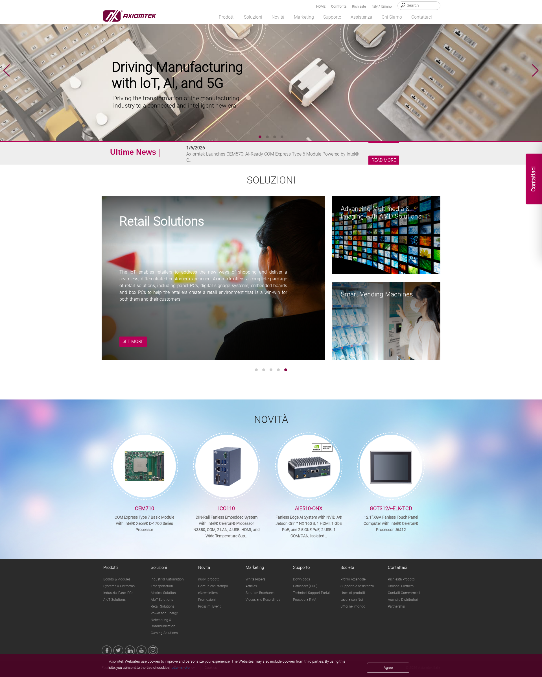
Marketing (255, 567)
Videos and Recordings (263, 600)
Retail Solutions (162, 606)
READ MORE (383, 160)
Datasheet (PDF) (305, 586)
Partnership (396, 606)
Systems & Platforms (119, 586)
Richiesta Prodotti (401, 579)
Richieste (359, 6)
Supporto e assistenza (357, 586)
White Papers (255, 579)
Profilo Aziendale (353, 579)
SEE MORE (133, 341)
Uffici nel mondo (352, 606)
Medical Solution (163, 593)
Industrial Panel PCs (118, 593)
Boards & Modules (116, 579)
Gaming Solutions (164, 633)
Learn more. (181, 667)
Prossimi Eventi (210, 606)
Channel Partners (401, 586)
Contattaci (397, 567)
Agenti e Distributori (403, 600)
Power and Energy (164, 613)
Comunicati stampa (213, 586)
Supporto (301, 567)
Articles (251, 586)
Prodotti (110, 567)
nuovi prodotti (209, 579)
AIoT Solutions (114, 600)
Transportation (162, 586)
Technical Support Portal (311, 593)
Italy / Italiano (381, 6)
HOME (320, 6)
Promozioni (207, 600)
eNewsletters (208, 593)
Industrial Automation (167, 579)
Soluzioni (159, 567)
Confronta (338, 6)
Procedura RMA (304, 600)
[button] (535, 70)
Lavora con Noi (351, 600)
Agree (388, 667)
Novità (204, 567)
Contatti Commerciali (404, 593)
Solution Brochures (260, 593)
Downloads (301, 579)
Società (347, 567)
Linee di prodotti (352, 593)
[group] (271, 70)
